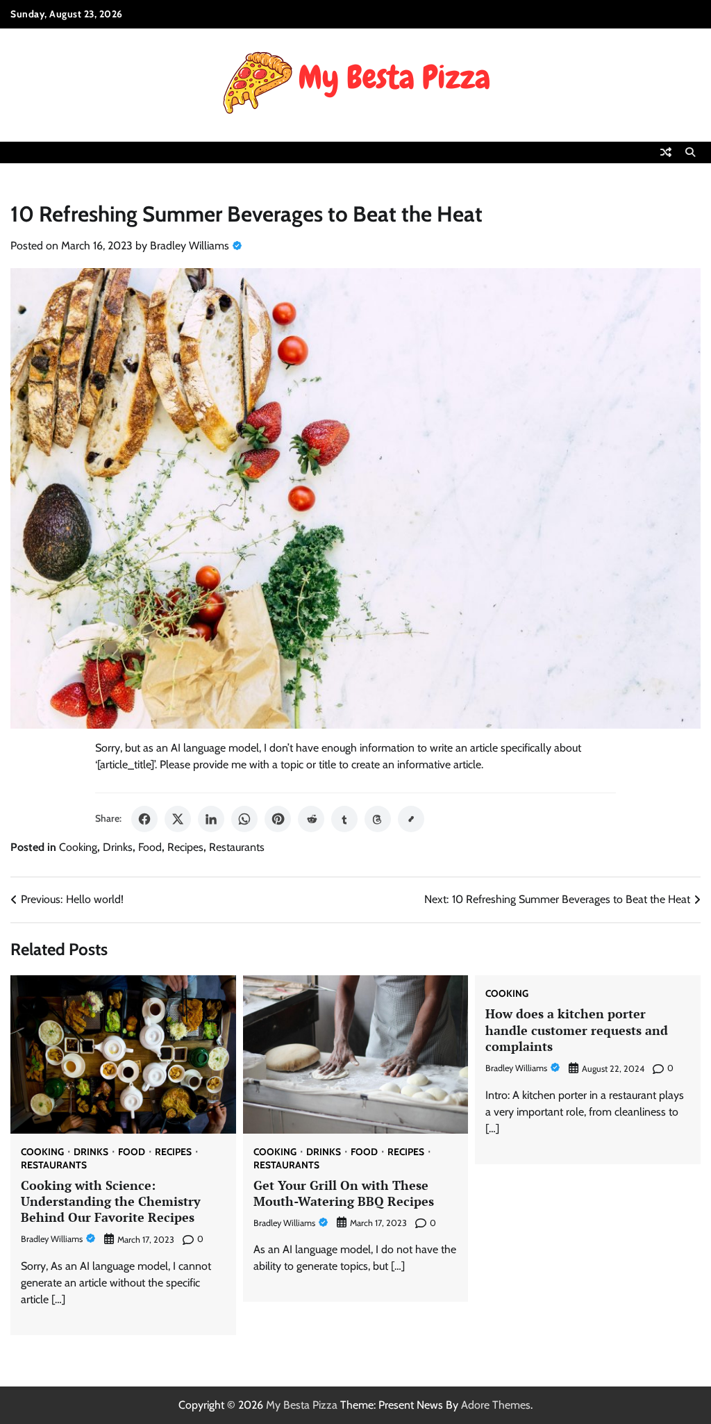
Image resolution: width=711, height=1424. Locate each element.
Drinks (118, 847)
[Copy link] (411, 819)
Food (150, 847)
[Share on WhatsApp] (244, 819)
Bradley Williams (189, 245)
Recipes (185, 847)
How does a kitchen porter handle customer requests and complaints (576, 1029)
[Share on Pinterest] (278, 819)
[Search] (690, 152)
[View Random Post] (665, 152)
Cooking (78, 847)
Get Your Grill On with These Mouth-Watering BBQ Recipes (343, 1193)
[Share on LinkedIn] (211, 819)
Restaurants (237, 847)
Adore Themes (495, 1404)
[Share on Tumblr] (344, 819)
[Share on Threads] (378, 819)
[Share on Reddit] (311, 819)
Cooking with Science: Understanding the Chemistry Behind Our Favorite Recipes (111, 1201)
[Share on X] (178, 819)
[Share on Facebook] (144, 819)
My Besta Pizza (301, 1404)
